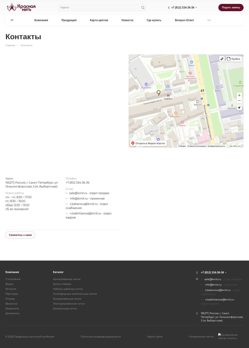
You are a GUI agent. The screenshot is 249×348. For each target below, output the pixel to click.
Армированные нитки (66, 279)
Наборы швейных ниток (68, 289)
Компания (12, 272)
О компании (13, 279)
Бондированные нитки (67, 298)
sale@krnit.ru (78, 193)
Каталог (58, 272)
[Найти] (144, 7)
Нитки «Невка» (62, 284)
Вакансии (11, 303)
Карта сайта (154, 336)
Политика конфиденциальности (101, 336)
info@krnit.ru (79, 198)
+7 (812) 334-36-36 (182, 7)
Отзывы (10, 298)
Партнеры (11, 294)
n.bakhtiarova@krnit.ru (85, 213)
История (10, 289)
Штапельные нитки (65, 308)
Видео (9, 284)
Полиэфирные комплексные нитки (75, 294)
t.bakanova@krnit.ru (84, 204)
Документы (12, 313)
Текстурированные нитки (69, 303)
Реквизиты (12, 308)
